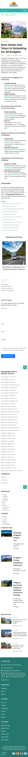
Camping (3, 477)
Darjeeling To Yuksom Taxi (7, 457)
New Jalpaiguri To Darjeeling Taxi (9, 401)
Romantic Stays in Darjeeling (11, 227)
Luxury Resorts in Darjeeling (11, 225)
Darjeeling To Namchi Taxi (7, 446)
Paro (4, 504)
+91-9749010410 (8, 668)
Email (3, 331)
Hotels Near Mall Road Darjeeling (12, 222)
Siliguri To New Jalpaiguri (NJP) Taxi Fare (11, 470)
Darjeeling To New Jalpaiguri (8, 449)
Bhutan (4, 494)
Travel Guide (4, 480)
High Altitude (5, 737)
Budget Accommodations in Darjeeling (13, 208)
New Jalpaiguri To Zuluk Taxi (8, 379)
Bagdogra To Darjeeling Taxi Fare (9, 417)
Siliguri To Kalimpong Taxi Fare (8, 467)
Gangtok (5, 497)
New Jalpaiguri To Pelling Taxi (8, 390)
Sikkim (21, 600)
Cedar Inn (16, 124)
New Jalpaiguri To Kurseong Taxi (9, 387)
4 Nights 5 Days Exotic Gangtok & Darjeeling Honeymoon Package (18, 589)
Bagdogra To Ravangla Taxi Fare (9, 409)
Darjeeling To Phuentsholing (8, 454)
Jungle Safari (6, 523)
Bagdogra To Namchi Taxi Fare (8, 406)
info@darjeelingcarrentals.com (11, 670)
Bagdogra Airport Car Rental (8, 403)
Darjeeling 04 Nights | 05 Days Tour (17, 536)
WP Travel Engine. (8, 749)
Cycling (5, 519)
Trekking (3, 705)
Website (3, 339)
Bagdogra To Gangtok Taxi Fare (9, 419)
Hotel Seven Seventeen (16, 149)
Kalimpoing (5, 499)
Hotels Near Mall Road (9, 219)
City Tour (5, 518)
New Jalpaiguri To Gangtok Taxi (9, 398)
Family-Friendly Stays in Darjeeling (12, 216)
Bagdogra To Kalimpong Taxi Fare (9, 422)
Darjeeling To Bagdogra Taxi (8, 433)
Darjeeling (5, 496)
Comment (4, 308)
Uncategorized (4, 41)
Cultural (3, 731)
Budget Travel (5, 728)
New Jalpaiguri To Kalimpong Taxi (9, 393)
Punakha (5, 508)
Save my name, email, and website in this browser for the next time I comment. (14, 349)
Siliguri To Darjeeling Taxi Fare (8, 462)
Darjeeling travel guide (9, 214)
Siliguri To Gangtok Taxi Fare (8, 465)
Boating (5, 516)
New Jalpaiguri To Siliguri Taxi (8, 395)
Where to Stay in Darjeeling (10, 230)
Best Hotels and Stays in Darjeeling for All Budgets (19, 621)
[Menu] (22, 10)
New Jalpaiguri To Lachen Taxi (8, 376)
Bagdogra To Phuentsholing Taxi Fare (10, 430)
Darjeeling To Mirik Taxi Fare (8, 443)
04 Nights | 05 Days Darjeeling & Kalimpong (18, 561)
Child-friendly (5, 734)
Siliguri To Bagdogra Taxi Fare (8, 459)
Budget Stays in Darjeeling (10, 211)
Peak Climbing (6, 524)
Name (3, 324)
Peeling (4, 505)
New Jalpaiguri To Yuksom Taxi (8, 382)
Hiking (4, 521)
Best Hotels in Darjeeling (10, 206)
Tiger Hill (15, 545)
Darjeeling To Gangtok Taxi (7, 435)
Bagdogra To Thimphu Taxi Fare (9, 414)
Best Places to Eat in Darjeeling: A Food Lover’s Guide (18, 646)
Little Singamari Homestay (12, 174)
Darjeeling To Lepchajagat (7, 441)
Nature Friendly (5, 725)
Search (25, 487)
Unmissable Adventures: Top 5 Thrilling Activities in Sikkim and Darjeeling (7, 287)
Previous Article (5, 280)
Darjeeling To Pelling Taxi (7, 451)
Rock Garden (6, 510)
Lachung (5, 500)
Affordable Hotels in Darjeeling (11, 203)
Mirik (4, 502)
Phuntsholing (6, 507)
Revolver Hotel (8, 142)
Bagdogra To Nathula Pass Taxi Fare (10, 411)
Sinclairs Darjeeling (10, 115)
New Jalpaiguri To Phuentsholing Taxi (10, 384)
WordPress (22, 749)
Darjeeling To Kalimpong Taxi (8, 438)
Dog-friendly (4, 740)
